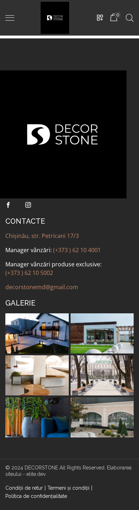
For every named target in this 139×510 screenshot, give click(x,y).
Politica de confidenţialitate (36, 496)
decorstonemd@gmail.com (41, 287)
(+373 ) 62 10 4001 (77, 250)
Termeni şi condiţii (68, 488)
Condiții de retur (24, 488)
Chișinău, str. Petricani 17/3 (42, 236)
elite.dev (36, 474)
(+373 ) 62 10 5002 (29, 273)
